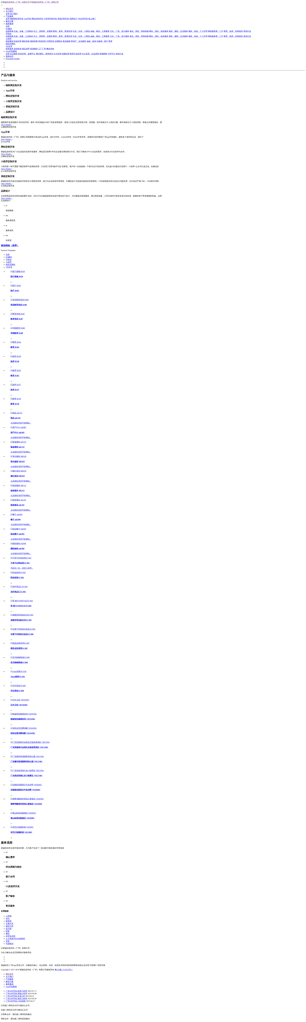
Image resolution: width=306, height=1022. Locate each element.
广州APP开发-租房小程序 (16, 991)
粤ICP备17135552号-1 (64, 970)
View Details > (6, 125)
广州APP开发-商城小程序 (16, 994)
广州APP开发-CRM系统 (16, 1001)
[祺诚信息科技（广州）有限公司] (153, 2)
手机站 (8, 260)
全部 (8, 14)
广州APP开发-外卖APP (15, 996)
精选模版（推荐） (10, 245)
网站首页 (9, 9)
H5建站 (9, 257)
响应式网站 (10, 265)
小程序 (8, 262)
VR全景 (9, 267)
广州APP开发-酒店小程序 (16, 999)
